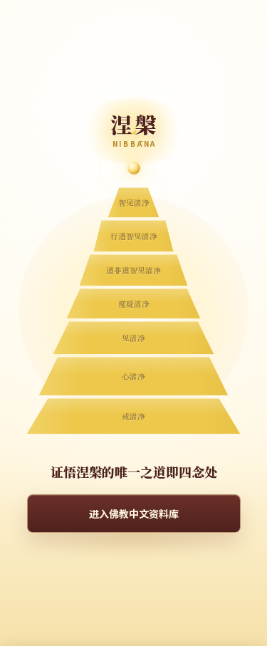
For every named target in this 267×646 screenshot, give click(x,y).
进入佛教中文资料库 (134, 513)
